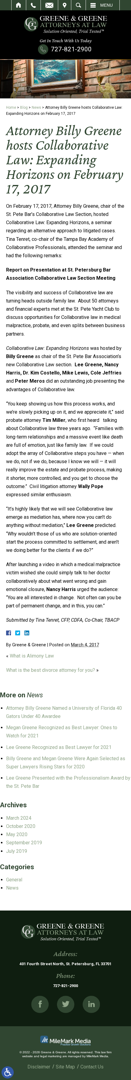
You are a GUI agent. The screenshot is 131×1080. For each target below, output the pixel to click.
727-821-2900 (71, 49)
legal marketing (51, 1056)
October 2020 (20, 826)
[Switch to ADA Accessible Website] (8, 1072)
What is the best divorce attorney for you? (50, 670)
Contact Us (92, 1067)
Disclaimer (38, 1067)
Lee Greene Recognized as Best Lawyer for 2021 (59, 747)
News (36, 107)
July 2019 (16, 851)
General (14, 880)
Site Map (65, 1067)
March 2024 (18, 818)
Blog (24, 107)
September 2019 (24, 843)
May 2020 (16, 834)
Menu (106, 5)
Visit (64, 5)
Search (78, 5)
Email (49, 5)
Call (33, 5)
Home (19, 5)
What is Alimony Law (32, 656)
